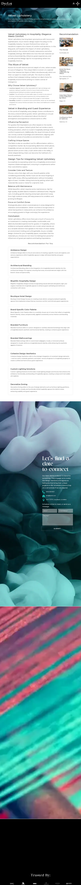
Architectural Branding (21, 265)
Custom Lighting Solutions (23, 369)
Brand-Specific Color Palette (23, 310)
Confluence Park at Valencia (65, 118)
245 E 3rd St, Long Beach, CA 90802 (56, 499)
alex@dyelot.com (51, 495)
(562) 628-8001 (50, 491)
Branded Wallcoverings (21, 338)
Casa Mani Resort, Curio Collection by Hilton (66, 96)
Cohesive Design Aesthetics (23, 354)
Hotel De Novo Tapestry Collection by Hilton (64, 71)
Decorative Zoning (19, 384)
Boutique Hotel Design (21, 296)
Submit (57, 529)
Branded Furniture (19, 325)
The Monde (63, 50)
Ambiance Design (19, 250)
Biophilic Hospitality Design (23, 281)
